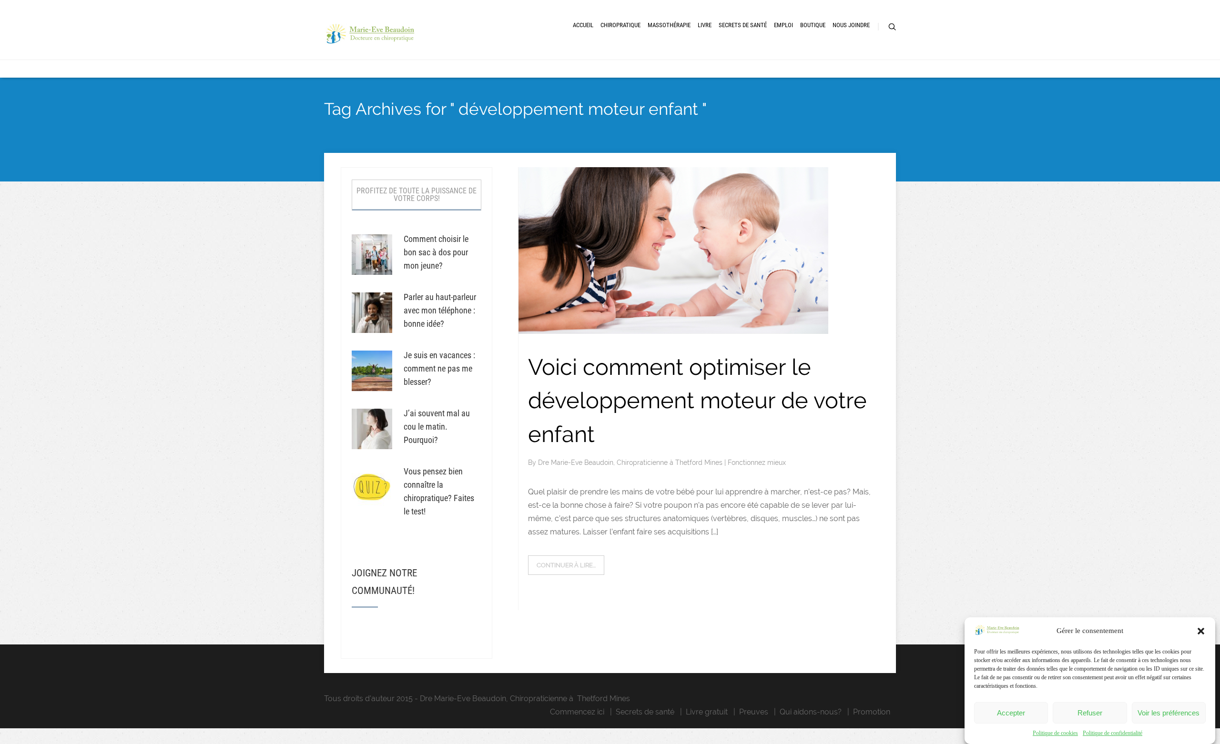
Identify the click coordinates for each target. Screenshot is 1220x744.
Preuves (753, 711)
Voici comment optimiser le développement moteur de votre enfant (697, 400)
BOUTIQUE (812, 25)
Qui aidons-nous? (811, 711)
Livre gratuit (707, 711)
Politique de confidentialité (1112, 733)
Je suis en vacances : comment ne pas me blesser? (439, 368)
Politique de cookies (1055, 733)
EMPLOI (783, 25)
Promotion (871, 711)
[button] (1201, 631)
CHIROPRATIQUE (620, 25)
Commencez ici (577, 711)
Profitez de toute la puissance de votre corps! (416, 194)
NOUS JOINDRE (851, 25)
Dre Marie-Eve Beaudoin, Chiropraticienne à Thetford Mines (631, 462)
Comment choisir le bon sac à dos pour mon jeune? (436, 252)
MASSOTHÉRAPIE (669, 25)
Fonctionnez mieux (757, 462)
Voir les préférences (1169, 713)
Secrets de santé (645, 711)
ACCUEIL (583, 25)
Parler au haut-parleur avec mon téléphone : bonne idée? (440, 310)
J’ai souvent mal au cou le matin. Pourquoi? (437, 426)
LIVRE (705, 25)
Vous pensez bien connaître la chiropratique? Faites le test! (439, 491)
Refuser (1090, 713)
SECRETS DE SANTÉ (743, 25)
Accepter (1011, 713)
